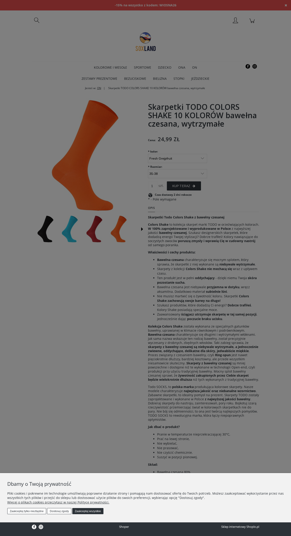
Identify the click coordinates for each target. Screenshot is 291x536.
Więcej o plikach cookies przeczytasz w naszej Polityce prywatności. (58, 502)
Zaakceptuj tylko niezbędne (27, 511)
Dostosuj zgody (59, 511)
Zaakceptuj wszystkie (88, 511)
